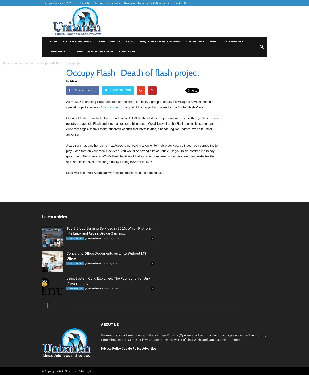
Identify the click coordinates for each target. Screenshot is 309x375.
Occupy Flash (110, 107)
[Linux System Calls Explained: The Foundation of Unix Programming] (52, 286)
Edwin (73, 81)
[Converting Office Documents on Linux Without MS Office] (52, 261)
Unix (213, 41)
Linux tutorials (109, 41)
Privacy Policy (111, 348)
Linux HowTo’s (232, 41)
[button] (262, 48)
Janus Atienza (93, 238)
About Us (85, 3)
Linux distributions (77, 41)
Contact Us (180, 3)
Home (53, 41)
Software (30, 63)
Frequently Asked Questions (160, 41)
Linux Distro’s (60, 51)
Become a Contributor (107, 3)
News (130, 41)
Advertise (149, 348)
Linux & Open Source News (94, 51)
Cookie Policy (132, 348)
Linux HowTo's (75, 238)
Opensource (195, 41)
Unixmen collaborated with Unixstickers (147, 3)
